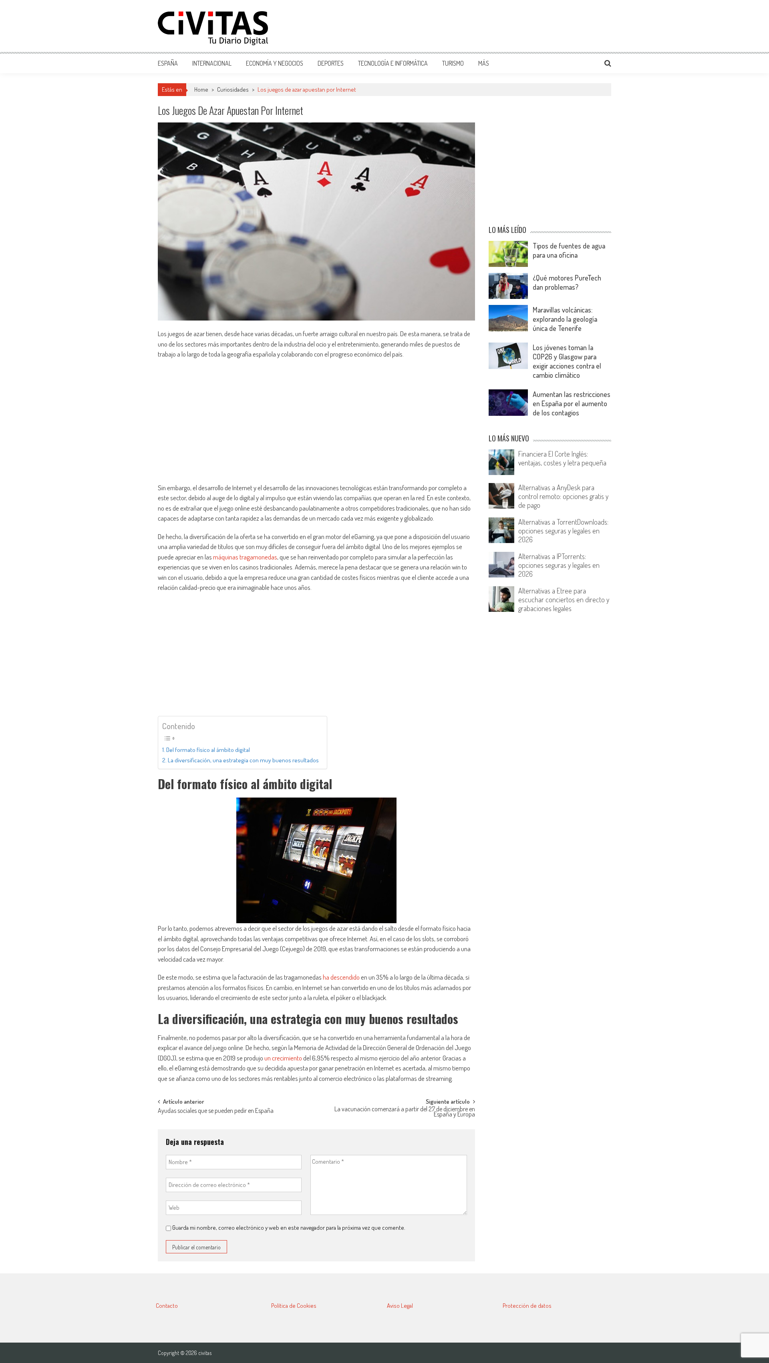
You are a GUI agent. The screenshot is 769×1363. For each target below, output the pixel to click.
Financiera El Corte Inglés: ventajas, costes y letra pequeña (562, 458)
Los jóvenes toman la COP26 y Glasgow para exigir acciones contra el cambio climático (567, 361)
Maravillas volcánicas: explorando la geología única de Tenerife (565, 319)
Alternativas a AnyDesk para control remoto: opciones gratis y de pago (563, 496)
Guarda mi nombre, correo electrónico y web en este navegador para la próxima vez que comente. (288, 1227)
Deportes (331, 63)
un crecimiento (283, 1058)
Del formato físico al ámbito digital (208, 750)
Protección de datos (527, 1305)
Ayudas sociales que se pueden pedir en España (216, 1111)
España (168, 63)
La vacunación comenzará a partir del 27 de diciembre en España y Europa (404, 1112)
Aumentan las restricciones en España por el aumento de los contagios (571, 403)
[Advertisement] (465, 26)
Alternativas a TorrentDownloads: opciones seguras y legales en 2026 (563, 530)
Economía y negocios (274, 63)
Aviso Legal (400, 1305)
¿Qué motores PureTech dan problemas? (567, 282)
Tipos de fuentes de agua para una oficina (569, 250)
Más (483, 63)
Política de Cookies (293, 1305)
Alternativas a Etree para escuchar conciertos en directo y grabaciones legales (563, 599)
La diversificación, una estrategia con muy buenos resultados (243, 760)
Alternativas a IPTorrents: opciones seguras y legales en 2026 (559, 565)
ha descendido (341, 977)
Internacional (212, 63)
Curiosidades (233, 89)
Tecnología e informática (393, 63)
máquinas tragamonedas (245, 557)
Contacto (167, 1305)
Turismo (453, 63)
